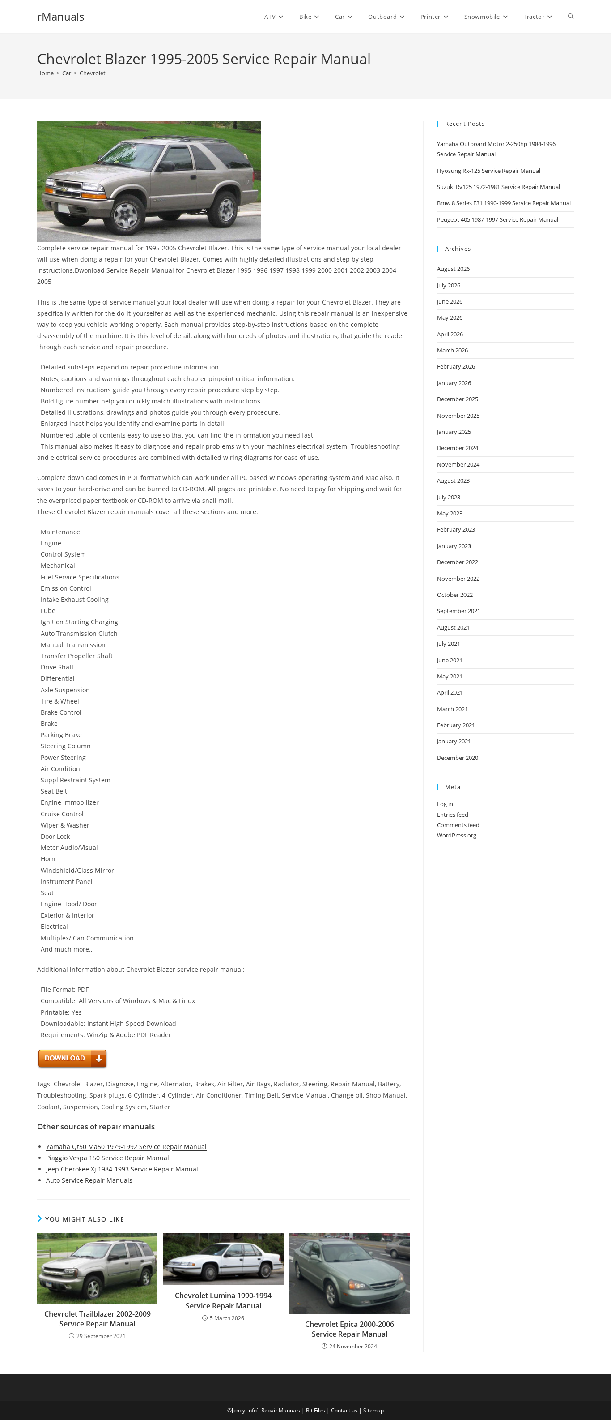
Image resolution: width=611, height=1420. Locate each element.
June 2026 (449, 301)
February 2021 (456, 725)
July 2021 (448, 643)
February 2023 (456, 529)
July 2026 (448, 285)
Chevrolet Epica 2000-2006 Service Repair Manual (349, 1329)
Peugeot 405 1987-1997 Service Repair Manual (497, 219)
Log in (445, 804)
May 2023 (449, 513)
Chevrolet (93, 73)
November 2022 (458, 579)
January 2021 (454, 741)
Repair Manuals (280, 1410)
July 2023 (448, 497)
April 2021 (450, 692)
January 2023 (454, 546)
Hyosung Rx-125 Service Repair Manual (488, 171)
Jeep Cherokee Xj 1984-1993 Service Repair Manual (122, 1169)
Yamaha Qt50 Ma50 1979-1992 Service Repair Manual (126, 1146)
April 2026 (450, 334)
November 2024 (458, 464)
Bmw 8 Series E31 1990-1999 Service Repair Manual (504, 203)
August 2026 (453, 269)
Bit (309, 1410)
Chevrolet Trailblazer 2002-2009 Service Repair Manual (97, 1319)
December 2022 (457, 562)
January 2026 (454, 383)
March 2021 (452, 709)
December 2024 (457, 448)
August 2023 (453, 480)
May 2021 (449, 676)
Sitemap (373, 1410)
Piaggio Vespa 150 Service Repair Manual (107, 1158)
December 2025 (457, 399)
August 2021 (453, 627)
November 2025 (458, 416)
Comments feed (458, 825)
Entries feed (452, 815)
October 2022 (455, 595)
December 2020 (457, 758)
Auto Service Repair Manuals (89, 1180)
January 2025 (454, 432)
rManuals (60, 16)
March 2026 (452, 350)
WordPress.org (456, 835)
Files (319, 1410)
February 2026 (456, 366)
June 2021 (449, 660)
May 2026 (449, 317)
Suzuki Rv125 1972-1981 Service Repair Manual (498, 187)
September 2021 (458, 611)
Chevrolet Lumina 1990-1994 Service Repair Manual (223, 1300)
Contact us (344, 1410)
